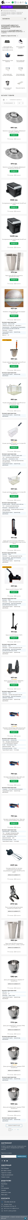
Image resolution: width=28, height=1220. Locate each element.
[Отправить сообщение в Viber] (15, 3)
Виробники (4, 1183)
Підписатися (21, 1156)
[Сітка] (3, 100)
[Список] (6, 100)
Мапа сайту (4, 1194)
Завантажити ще (14, 1125)
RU (7, 2)
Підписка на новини (6, 1153)
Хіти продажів (5, 1188)
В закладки (11, 175)
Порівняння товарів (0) (16, 99)
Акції (2, 1186)
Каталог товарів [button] (7, 6)
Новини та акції (5, 1177)
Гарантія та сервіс (6, 1172)
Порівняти (18, 175)
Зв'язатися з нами (6, 1192)
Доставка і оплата (6, 1170)
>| (17, 1129)
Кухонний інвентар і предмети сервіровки (11, 12)
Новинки (3, 1190)
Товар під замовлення (7, 1174)
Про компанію (5, 1168)
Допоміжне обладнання (9, 10)
